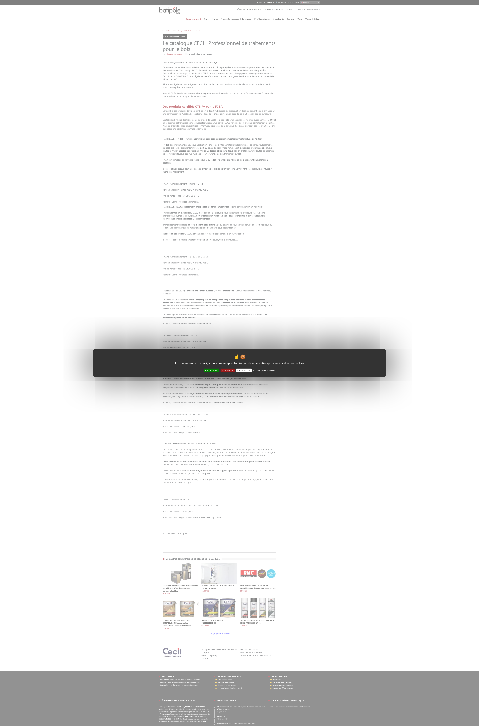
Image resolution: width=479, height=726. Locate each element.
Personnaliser (243, 370)
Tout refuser (228, 370)
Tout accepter (211, 370)
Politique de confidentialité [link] (264, 370)
